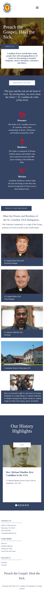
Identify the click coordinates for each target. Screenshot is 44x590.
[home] (7, 7)
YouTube (4, 565)
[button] (37, 8)
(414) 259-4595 (6, 530)
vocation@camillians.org (8, 533)
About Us (4, 543)
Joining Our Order (6, 548)
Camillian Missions (7, 546)
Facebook (4, 562)
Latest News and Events (8, 551)
